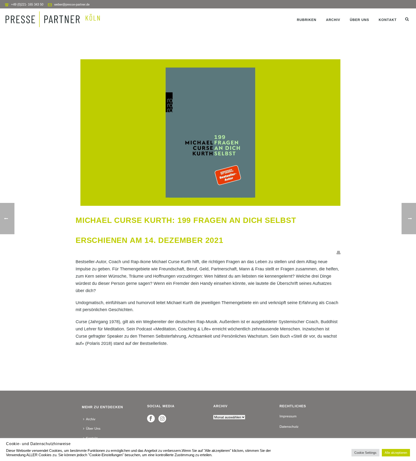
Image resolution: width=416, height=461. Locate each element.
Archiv (333, 20)
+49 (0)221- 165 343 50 (27, 4)
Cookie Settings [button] (365, 452)
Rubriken (306, 20)
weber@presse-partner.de (72, 4)
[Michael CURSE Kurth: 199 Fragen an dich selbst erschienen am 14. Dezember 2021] (208, 132)
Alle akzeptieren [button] (396, 452)
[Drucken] (338, 252)
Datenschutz (289, 426)
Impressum (288, 416)
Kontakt (388, 20)
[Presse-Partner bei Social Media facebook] (151, 419)
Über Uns (359, 20)
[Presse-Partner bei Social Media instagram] (162, 419)
